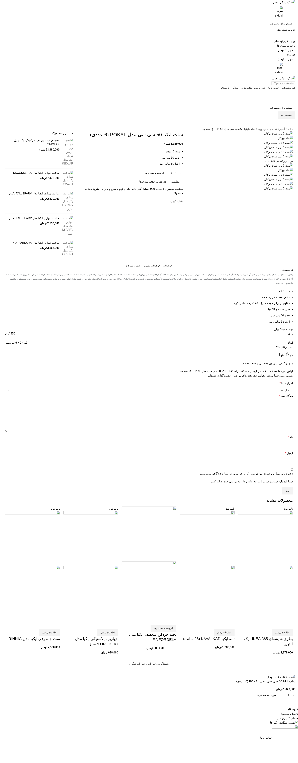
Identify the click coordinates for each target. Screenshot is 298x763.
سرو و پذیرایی (108, 188)
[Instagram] (232, 124)
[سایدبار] (293, 670)
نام (290, 437)
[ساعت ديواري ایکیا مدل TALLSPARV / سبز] (67, 226)
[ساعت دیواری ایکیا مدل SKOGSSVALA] (67, 179)
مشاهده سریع (279, 624)
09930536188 (149, 93)
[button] (163, 628)
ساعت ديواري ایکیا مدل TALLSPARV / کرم (34, 193)
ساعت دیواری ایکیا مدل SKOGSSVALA (36, 172)
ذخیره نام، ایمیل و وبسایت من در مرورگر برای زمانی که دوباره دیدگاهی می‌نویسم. (246, 473)
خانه (290, 129)
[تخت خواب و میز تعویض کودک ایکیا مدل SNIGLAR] (67, 152)
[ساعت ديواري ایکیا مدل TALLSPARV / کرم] (67, 201)
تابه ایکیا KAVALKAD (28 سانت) (209, 639)
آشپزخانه (279, 129)
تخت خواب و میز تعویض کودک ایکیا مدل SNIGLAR (36, 142)
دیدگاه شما (286, 395)
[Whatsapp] (241, 124)
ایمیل (289, 453)
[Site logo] (283, 2)
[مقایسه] (288, 624)
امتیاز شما (286, 383)
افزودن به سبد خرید (154, 173)
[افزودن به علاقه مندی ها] (270, 624)
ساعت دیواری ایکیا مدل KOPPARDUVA (36, 242)
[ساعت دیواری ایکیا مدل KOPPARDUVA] (67, 248)
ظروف (95, 188)
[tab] (167, 265)
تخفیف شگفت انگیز (149, 100)
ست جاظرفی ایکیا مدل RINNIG (34, 639)
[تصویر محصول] (265, 592)
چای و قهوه (264, 129)
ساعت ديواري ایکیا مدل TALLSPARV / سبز (34, 218)
